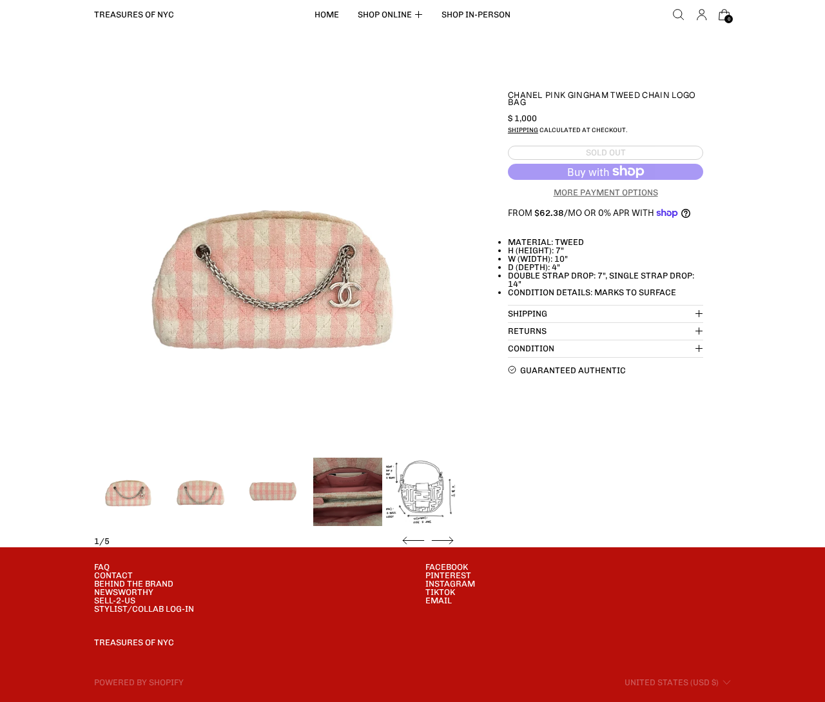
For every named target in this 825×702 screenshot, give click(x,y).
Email (438, 600)
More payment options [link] (606, 192)
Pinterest (448, 575)
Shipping (523, 129)
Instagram (450, 584)
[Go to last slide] (413, 540)
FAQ (102, 567)
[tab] (128, 492)
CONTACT (113, 575)
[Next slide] (442, 540)
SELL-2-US (114, 600)
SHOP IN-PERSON (476, 14)
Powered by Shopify (139, 682)
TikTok (440, 592)
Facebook (446, 567)
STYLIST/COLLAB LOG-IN (144, 609)
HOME (327, 14)
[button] (678, 14)
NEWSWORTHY (123, 592)
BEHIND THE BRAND (133, 584)
